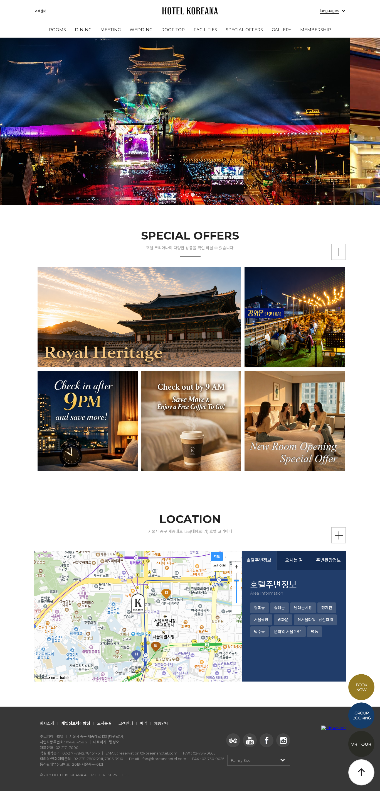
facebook (266, 740)
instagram (283, 740)
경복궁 (259, 607)
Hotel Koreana (190, 11)
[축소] (236, 609)
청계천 (326, 607)
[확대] (236, 566)
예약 (143, 723)
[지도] (218, 556)
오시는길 (104, 723)
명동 (314, 631)
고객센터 (40, 11)
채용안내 (161, 723)
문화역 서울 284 (288, 631)
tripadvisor (233, 740)
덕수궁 (259, 631)
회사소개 (47, 723)
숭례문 (279, 607)
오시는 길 (294, 560)
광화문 (283, 619)
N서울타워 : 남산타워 (315, 619)
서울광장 (261, 619)
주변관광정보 (328, 560)
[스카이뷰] (221, 566)
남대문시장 (303, 607)
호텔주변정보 (259, 560)
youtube (250, 740)
